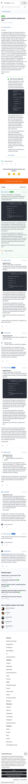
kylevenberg (8, 621)
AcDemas (8, 612)
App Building (9, 650)
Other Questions (6, 11)
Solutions (9, 660)
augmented (6, 192)
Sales (7, 676)
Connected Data (10, 657)
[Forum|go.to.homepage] (9, 3)
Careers (8, 732)
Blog (7, 735)
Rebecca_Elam (7, 260)
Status (8, 738)
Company (9, 726)
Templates (9, 720)
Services (8, 710)
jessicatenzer (9, 617)
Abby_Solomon (7, 27)
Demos (8, 694)
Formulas (3, 588)
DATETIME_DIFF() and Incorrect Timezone (11, 596)
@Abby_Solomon (5, 554)
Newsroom (9, 742)
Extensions (9, 647)
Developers (9, 713)
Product (8, 663)
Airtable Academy (11, 685)
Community (9, 716)
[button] (2, 3)
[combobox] (14, 6)
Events (8, 688)
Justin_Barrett (7, 333)
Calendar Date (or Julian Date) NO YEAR (11, 575)
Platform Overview (11, 641)
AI (6, 654)
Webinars (8, 701)
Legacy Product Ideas (6, 577)
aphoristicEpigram (10, 608)
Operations (9, 669)
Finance (8, 679)
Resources (9, 704)
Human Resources (11, 672)
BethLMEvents (9, 626)
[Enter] (2, 6)
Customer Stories (11, 698)
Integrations (9, 644)
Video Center (9, 691)
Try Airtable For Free (11, 745)
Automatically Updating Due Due (9, 580)
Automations (4, 582)
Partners (8, 707)
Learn (7, 682)
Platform (8, 638)
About (8, 729)
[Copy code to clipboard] (23, 91)
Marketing (9, 666)
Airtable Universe (11, 723)
